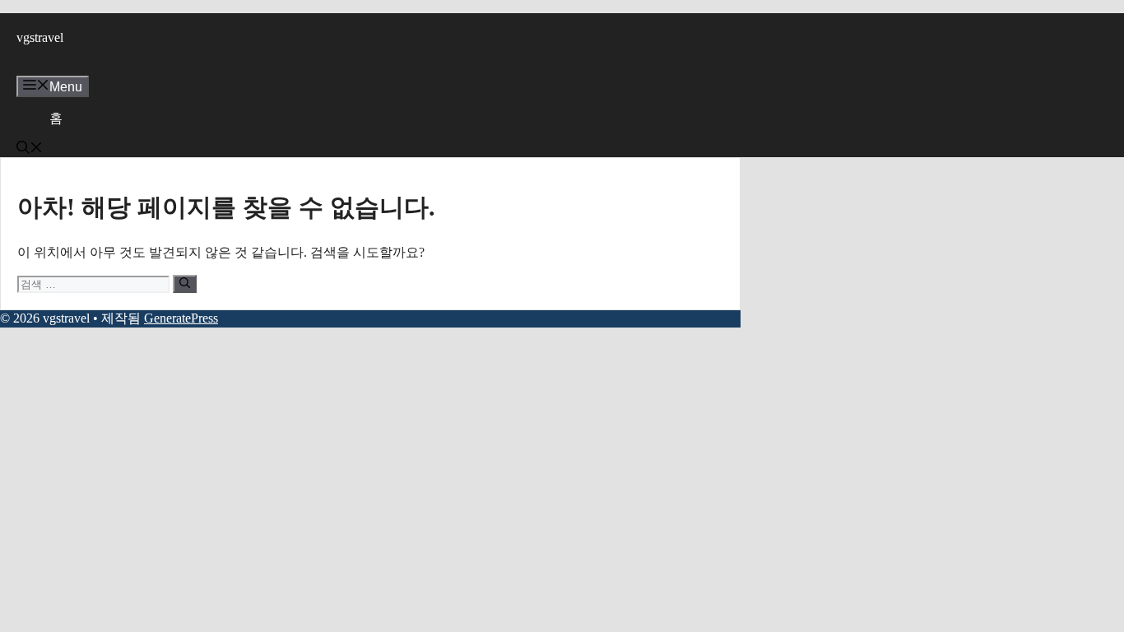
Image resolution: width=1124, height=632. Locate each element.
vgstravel (39, 37)
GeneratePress (181, 318)
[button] (29, 149)
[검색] (185, 284)
